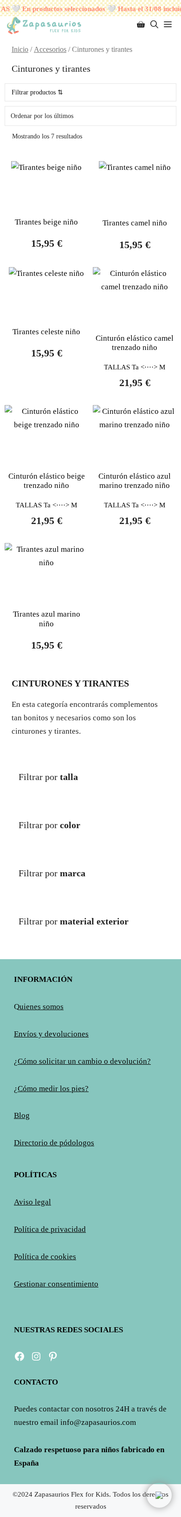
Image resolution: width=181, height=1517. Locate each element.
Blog (22, 1115)
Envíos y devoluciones (51, 1034)
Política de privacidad (50, 1229)
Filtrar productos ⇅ (37, 92)
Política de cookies (45, 1256)
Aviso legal (32, 1202)
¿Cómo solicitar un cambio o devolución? (82, 1061)
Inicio (20, 49)
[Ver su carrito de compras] (141, 25)
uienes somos (41, 1006)
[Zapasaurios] (44, 25)
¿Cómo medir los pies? (51, 1088)
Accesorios (50, 49)
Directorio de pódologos (54, 1142)
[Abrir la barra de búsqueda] (154, 25)
